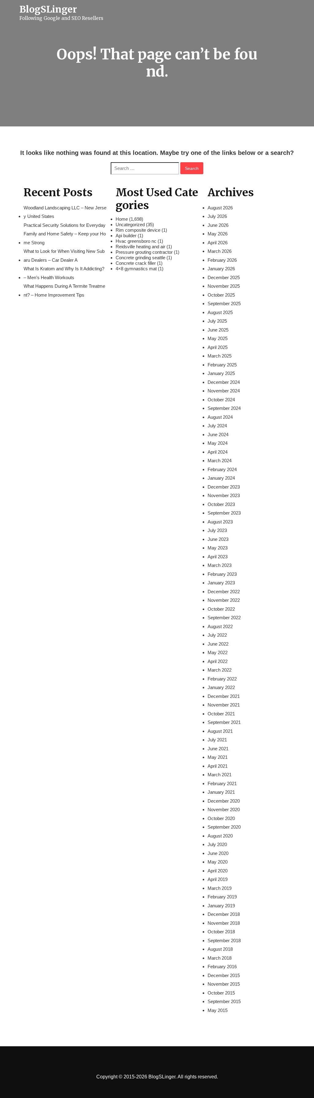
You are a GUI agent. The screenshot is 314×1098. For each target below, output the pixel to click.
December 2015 (224, 975)
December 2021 (224, 696)
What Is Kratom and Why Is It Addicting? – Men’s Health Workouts (64, 273)
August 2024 (220, 417)
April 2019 (218, 879)
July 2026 (217, 216)
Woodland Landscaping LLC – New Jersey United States (65, 212)
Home (122, 219)
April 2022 (218, 661)
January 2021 (221, 792)
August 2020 (220, 835)
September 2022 (224, 617)
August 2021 (220, 731)
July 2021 (217, 739)
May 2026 (218, 233)
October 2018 (221, 931)
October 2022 (221, 609)
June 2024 (218, 434)
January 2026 (221, 268)
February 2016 (222, 966)
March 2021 (220, 774)
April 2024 (218, 452)
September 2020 (224, 827)
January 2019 (221, 905)
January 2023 (221, 582)
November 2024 (224, 390)
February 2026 (222, 260)
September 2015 (224, 1001)
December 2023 (224, 486)
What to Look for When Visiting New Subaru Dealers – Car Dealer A (64, 256)
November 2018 (224, 923)
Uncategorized (130, 224)
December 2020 (224, 801)
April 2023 (218, 556)
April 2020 (218, 870)
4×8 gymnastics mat (136, 268)
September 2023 (224, 512)
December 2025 (224, 277)
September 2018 (224, 940)
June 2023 (218, 539)
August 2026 (220, 207)
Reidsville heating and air (140, 246)
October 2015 (221, 992)
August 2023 (220, 521)
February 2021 (222, 783)
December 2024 (224, 382)
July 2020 (217, 844)
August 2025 (220, 312)
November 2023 (224, 495)
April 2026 (218, 242)
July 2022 (217, 635)
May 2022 (218, 652)
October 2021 (221, 713)
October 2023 (221, 504)
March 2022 (220, 670)
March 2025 (220, 355)
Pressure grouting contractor (144, 252)
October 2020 (221, 818)
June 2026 (218, 225)
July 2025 (217, 321)
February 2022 (222, 678)
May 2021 (218, 757)
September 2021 (224, 722)
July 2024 (217, 425)
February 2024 (222, 469)
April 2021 (218, 766)
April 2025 (218, 347)
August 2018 (220, 949)
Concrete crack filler (136, 263)
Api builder (126, 235)
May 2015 (218, 1010)
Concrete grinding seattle (140, 257)
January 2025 (221, 373)
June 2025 (218, 329)
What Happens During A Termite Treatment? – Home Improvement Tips (64, 290)
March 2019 (220, 888)
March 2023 (220, 565)
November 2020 (224, 809)
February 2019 (222, 896)
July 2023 (217, 530)
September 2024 (224, 408)
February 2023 (222, 574)
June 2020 (218, 853)
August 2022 (220, 626)
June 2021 (218, 748)
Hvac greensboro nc (136, 241)
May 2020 (218, 861)
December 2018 (224, 914)
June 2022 (218, 643)
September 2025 (224, 303)
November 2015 (224, 984)
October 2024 (221, 399)
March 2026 (220, 251)
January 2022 (221, 687)
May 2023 (218, 547)
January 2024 (221, 478)
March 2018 (220, 958)
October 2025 (221, 295)
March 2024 (220, 460)
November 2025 (224, 286)
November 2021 (224, 704)
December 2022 (224, 591)
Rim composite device (138, 230)
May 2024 (218, 443)
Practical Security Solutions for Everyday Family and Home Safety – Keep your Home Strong (65, 234)
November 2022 (224, 600)
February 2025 (222, 364)
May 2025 (218, 338)
